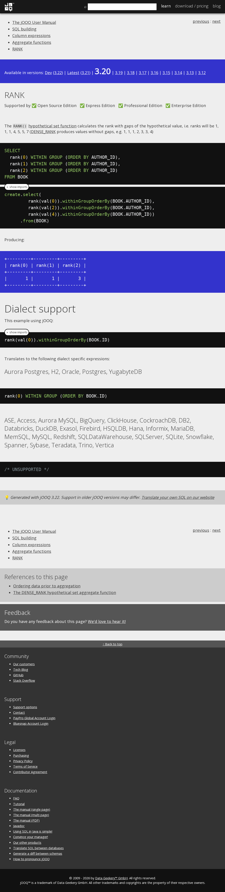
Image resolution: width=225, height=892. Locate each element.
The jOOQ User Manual (34, 22)
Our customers (24, 664)
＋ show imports (16, 187)
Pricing (191, 6)
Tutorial (19, 804)
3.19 (119, 72)
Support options (25, 707)
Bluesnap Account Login (30, 723)
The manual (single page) (31, 809)
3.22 (58, 72)
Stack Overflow (24, 680)
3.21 (85, 72)
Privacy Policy (23, 761)
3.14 (178, 72)
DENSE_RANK (43, 131)
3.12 (202, 72)
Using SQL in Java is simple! (32, 831)
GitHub (18, 675)
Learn (166, 6)
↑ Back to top (112, 644)
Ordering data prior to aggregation (46, 586)
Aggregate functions (31, 42)
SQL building (24, 29)
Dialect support (40, 308)
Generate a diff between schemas (37, 853)
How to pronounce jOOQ (31, 859)
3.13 (190, 72)
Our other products (27, 842)
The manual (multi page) (31, 815)
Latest (73, 72)
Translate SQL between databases (38, 848)
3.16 (154, 72)
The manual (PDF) (26, 820)
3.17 (142, 72)
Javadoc (19, 826)
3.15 (166, 72)
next (216, 21)
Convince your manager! (30, 837)
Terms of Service (25, 766)
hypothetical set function (52, 125)
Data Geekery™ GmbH (111, 878)
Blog (217, 6)
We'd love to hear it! (107, 621)
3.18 (130, 72)
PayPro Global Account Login (34, 718)
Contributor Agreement (30, 772)
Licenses (19, 750)
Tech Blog (20, 669)
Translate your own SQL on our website (178, 497)
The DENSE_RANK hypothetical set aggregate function (64, 592)
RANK (17, 49)
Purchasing (21, 755)
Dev (48, 72)
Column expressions (31, 35)
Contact (19, 712)
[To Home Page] (9, 10)
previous (201, 21)
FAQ (16, 798)
